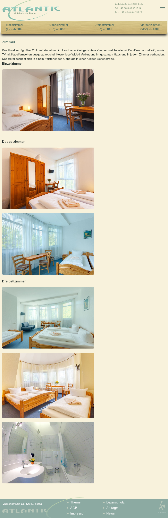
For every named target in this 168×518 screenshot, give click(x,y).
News (110, 513)
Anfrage (112, 508)
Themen (76, 502)
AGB (73, 508)
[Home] (31, 11)
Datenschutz (115, 502)
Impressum (78, 513)
